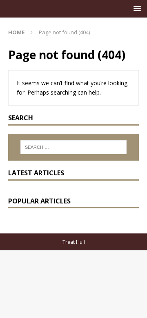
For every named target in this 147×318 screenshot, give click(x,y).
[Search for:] (73, 147)
